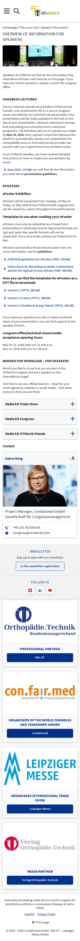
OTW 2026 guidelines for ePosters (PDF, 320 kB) (39, 259)
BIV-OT (40, 657)
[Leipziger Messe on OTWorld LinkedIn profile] (40, 590)
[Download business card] (73, 458)
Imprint (29, 914)
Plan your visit (29, 27)
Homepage (10, 27)
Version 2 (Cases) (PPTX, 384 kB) (29, 298)
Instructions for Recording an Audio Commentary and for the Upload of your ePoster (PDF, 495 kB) (40, 269)
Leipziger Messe (40, 809)
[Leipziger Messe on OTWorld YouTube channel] (50, 590)
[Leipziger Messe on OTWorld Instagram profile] (30, 590)
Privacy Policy (46, 914)
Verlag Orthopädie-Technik (40, 880)
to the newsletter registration (40, 566)
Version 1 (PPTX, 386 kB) (24, 290)
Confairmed (40, 733)
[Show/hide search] (16, 11)
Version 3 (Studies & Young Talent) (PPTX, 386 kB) (41, 305)
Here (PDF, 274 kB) (20, 170)
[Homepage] (44, 11)
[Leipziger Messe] (73, 11)
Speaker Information (54, 27)
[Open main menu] (6, 11)
